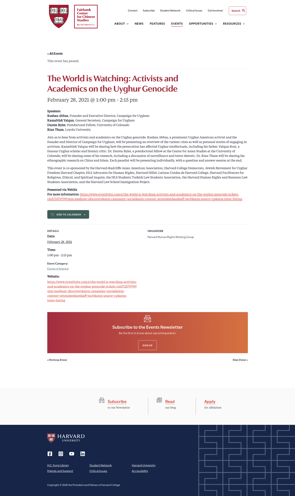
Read (170, 401)
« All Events (55, 53)
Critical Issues (98, 471)
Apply (209, 401)
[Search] (243, 11)
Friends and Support (60, 471)
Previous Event (57, 360)
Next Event (240, 360)
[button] (127, 23)
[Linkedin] (82, 453)
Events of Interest (58, 268)
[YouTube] (71, 453)
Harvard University (66, 438)
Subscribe (117, 401)
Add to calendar (69, 214)
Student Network (100, 465)
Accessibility (140, 471)
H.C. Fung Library (58, 465)
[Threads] (60, 453)
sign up (148, 345)
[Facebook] (49, 453)
